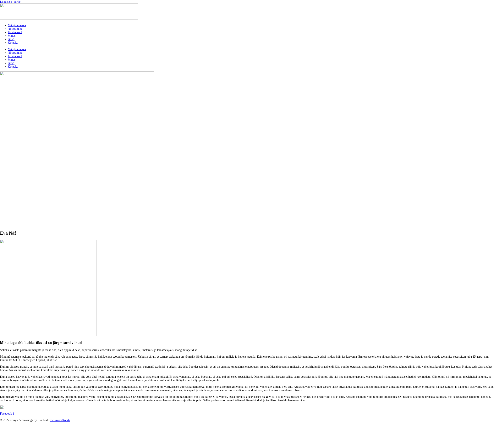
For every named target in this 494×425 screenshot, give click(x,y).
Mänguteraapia (17, 25)
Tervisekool (15, 32)
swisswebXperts (60, 420)
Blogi (11, 39)
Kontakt (13, 42)
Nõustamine (15, 28)
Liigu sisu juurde (10, 1)
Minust (12, 35)
